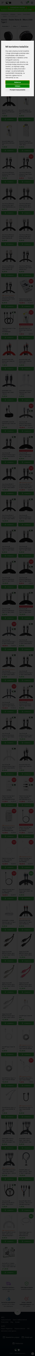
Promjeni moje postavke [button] (17, 90)
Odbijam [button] (17, 86)
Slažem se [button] (17, 82)
